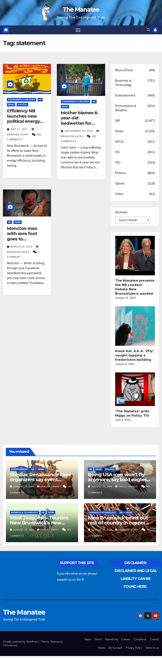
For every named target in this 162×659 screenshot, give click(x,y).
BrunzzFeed (124, 70)
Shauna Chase (50, 486)
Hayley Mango (128, 486)
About (98, 639)
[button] (148, 30)
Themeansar (10, 645)
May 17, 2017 (20, 129)
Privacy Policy (134, 647)
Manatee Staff (128, 530)
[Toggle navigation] (78, 30)
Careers (125, 639)
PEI (118, 162)
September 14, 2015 (79, 131)
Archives (121, 212)
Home (87, 639)
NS (117, 152)
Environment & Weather (21, 99)
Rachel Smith (49, 530)
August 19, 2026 (24, 530)
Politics (22, 104)
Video (119, 194)
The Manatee (81, 9)
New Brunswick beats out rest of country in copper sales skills (118, 523)
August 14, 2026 (102, 530)
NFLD (119, 141)
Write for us (152, 647)
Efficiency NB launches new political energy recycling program (26, 118)
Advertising (111, 639)
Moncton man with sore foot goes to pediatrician (22, 236)
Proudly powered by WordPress (21, 641)
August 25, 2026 (102, 486)
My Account (115, 647)
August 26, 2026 (24, 486)
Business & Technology (123, 83)
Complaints (140, 639)
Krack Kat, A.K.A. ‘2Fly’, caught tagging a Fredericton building (134, 355)
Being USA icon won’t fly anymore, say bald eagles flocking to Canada (117, 479)
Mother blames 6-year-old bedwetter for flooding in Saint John (79, 123)
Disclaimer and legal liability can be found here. (136, 579)
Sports (119, 183)
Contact (154, 639)
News (11, 104)
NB (40, 99)
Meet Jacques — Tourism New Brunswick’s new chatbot (39, 523)
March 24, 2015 (22, 246)
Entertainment (125, 95)
